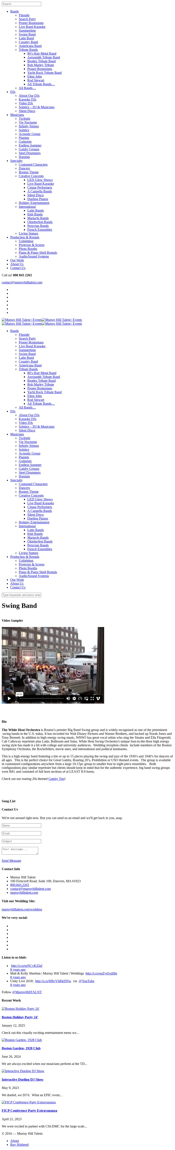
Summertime (27, 30)
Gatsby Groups (29, 149)
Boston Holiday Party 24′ (20, 1017)
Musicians (17, 115)
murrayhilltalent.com (24, 892)
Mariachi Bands (38, 218)
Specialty (16, 160)
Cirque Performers (39, 187)
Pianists (24, 138)
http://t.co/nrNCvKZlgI (26, 966)
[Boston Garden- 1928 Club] (22, 1040)
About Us (16, 264)
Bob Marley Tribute (40, 65)
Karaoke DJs (27, 99)
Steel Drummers (30, 153)
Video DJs (26, 103)
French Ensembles (39, 229)
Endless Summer (30, 145)
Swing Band (27, 34)
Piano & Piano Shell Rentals (38, 252)
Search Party (27, 19)
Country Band (28, 42)
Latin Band (26, 38)
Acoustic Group (29, 134)
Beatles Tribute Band (41, 61)
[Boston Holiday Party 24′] (20, 1008)
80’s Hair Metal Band (41, 53)
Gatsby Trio (56, 779)
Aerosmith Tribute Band (43, 57)
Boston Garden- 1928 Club (21, 1048)
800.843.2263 (19, 885)
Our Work (17, 260)
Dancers (24, 168)
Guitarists (25, 141)
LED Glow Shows (40, 180)
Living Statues (28, 233)
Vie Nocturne (28, 122)
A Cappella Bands (39, 191)
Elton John (34, 76)
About (14, 1141)
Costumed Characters (33, 164)
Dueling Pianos (37, 199)
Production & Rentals (24, 237)
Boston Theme (29, 172)
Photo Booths (28, 249)
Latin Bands (35, 210)
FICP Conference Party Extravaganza (29, 1110)
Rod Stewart (35, 80)
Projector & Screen (31, 245)
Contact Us (17, 268)
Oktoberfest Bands (39, 222)
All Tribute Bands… (41, 84)
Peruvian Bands (38, 226)
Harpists (24, 157)
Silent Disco (27, 111)
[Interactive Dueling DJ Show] (23, 1071)
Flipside (24, 15)
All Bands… (27, 88)
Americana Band (30, 46)
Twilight (24, 118)
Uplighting (26, 241)
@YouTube (86, 981)
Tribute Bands (28, 49)
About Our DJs (29, 95)
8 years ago (18, 969)
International (27, 206)
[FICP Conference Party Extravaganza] (29, 1102)
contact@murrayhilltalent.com (22, 282)
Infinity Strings (29, 126)
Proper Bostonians (31, 23)
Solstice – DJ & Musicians (36, 107)
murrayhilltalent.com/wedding (22, 909)
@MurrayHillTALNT (27, 992)
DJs (12, 92)
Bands (14, 11)
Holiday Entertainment (34, 203)
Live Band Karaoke (32, 27)
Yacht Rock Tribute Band (44, 72)
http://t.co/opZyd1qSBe (101, 973)
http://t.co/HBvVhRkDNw (53, 981)
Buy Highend (19, 1144)
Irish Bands (35, 214)
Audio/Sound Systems (34, 256)
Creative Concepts (31, 176)
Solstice (24, 130)
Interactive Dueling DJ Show (23, 1079)
